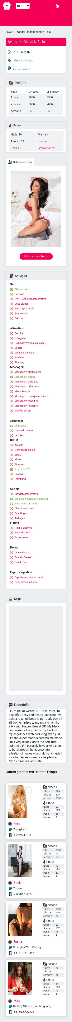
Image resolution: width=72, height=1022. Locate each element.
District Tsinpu (23, 60)
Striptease (20, 425)
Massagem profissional (28, 371)
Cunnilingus (21, 513)
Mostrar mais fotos (36, 256)
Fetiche (19, 318)
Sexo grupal (21, 303)
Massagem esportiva (26, 400)
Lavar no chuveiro (24, 352)
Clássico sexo (22, 289)
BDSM (18, 454)
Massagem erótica (25, 376)
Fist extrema (21, 537)
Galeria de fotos (22, 162)
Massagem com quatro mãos (31, 396)
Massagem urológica (26, 381)
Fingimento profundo (26, 503)
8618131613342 (24, 953)
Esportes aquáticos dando (29, 577)
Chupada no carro (24, 508)
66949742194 (22, 835)
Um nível (19, 294)
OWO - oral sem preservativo (30, 298)
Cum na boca (22, 552)
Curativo (19, 474)
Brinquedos (21, 313)
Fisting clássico (23, 527)
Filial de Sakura (23, 410)
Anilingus (20, 518)
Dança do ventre (24, 430)
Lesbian (19, 435)
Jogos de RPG (23, 469)
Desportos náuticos (26, 582)
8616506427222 (24, 1011)
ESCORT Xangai (15, 31)
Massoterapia (22, 391)
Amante (19, 445)
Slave (18, 459)
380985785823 (23, 894)
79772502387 (21, 52)
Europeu (43, 141)
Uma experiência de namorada (31, 498)
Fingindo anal (22, 532)
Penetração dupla (24, 308)
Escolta (19, 333)
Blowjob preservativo (26, 493)
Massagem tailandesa (27, 386)
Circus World (21, 69)
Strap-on (19, 464)
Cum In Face (21, 562)
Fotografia (20, 338)
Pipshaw (19, 357)
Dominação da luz (25, 449)
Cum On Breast (23, 557)
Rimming (19, 362)
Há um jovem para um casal (30, 343)
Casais (18, 347)
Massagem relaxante (26, 405)
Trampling (20, 478)
